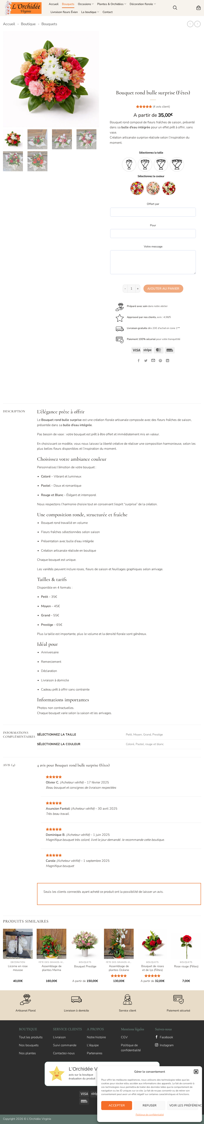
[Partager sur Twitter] (146, 361)
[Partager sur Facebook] (138, 361)
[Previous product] (197, 24)
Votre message (153, 246)
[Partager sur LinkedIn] (167, 361)
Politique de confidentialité (150, 1114)
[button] (196, 1072)
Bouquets (68, 4)
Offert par (153, 204)
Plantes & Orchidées (110, 4)
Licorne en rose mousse (18, 968)
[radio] (129, 164)
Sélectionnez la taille (151, 152)
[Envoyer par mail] (153, 361)
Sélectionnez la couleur (151, 176)
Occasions (84, 4)
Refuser (149, 1105)
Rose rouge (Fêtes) (186, 966)
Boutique (28, 23)
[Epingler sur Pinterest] (160, 361)
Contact (108, 12)
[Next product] (190, 24)
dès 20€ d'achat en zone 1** (153, 328)
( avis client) (161, 107)
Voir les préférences (183, 1105)
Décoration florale (141, 4)
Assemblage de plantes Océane (119, 968)
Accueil (53, 4)
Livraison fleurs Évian (64, 12)
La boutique (88, 12)
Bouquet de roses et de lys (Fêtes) (152, 968)
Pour (153, 225)
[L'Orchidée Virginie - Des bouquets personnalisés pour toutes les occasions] (23, 8)
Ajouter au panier (163, 288)
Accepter (117, 1105)
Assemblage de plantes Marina (52, 968)
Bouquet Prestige (85, 966)
